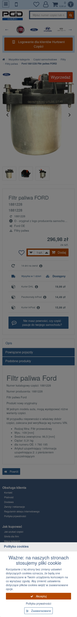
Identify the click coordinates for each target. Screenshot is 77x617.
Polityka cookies (16, 546)
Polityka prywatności (38, 603)
